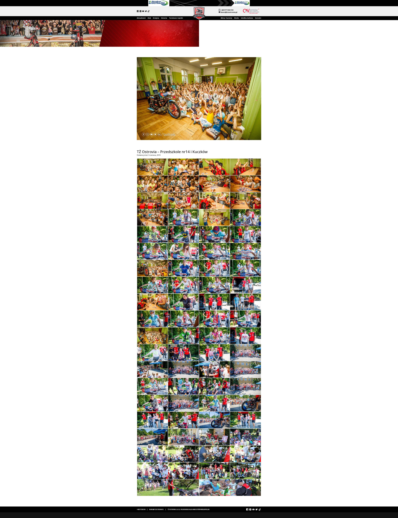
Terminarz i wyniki (176, 18)
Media (236, 18)
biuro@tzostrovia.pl (229, 12)
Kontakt (258, 18)
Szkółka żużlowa (247, 18)
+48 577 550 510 (227, 10)
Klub (149, 18)
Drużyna (156, 18)
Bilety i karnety (226, 18)
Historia (164, 18)
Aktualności (141, 18)
